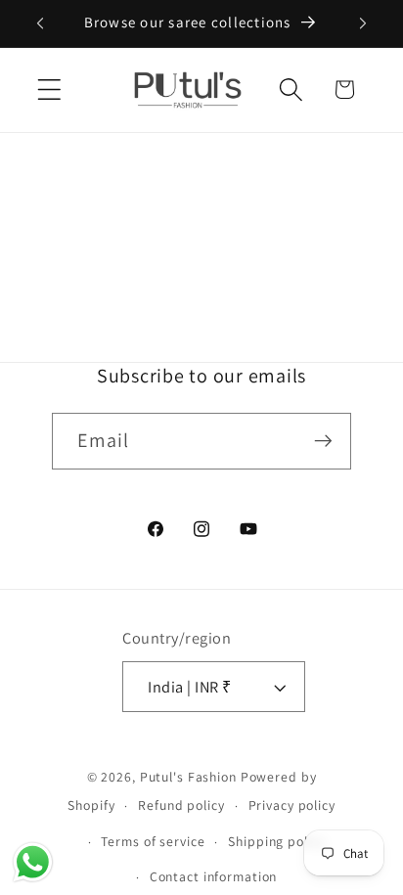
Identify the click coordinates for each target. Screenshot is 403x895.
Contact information (214, 876)
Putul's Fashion (188, 776)
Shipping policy (276, 841)
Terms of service (152, 841)
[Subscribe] (323, 441)
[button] (49, 89)
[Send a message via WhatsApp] (33, 862)
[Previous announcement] (40, 23)
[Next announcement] (362, 23)
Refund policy (181, 805)
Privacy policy (292, 805)
